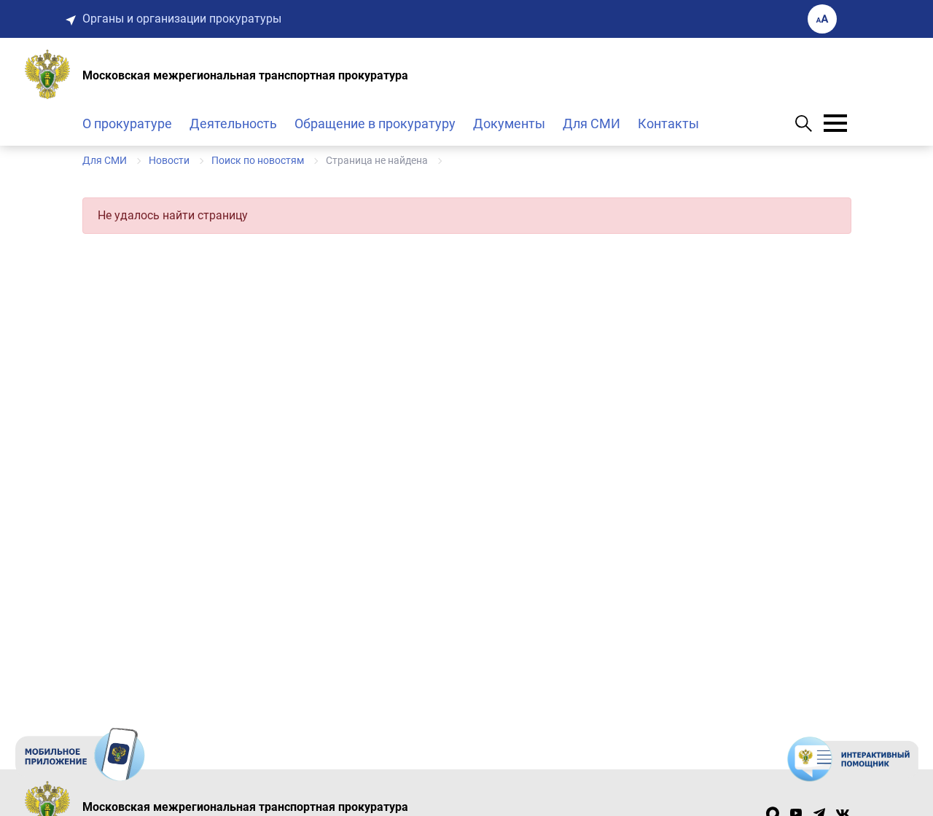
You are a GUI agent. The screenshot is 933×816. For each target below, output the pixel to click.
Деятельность (233, 123)
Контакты (668, 123)
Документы (509, 123)
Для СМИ (591, 123)
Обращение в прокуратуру (375, 123)
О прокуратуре (127, 123)
